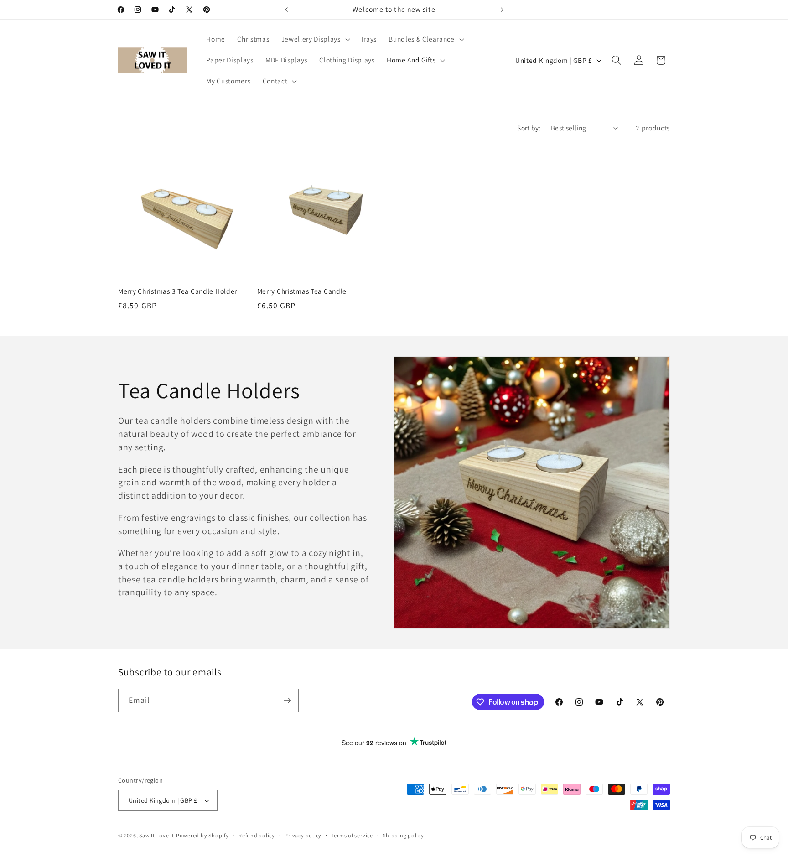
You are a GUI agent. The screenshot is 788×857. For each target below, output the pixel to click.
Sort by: (529, 127)
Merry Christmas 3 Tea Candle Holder (177, 291)
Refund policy (256, 835)
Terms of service (352, 835)
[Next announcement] (502, 9)
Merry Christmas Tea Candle (302, 291)
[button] (314, 39)
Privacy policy (303, 835)
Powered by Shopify (202, 835)
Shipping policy (403, 835)
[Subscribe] (287, 700)
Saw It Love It (156, 835)
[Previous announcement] (286, 9)
